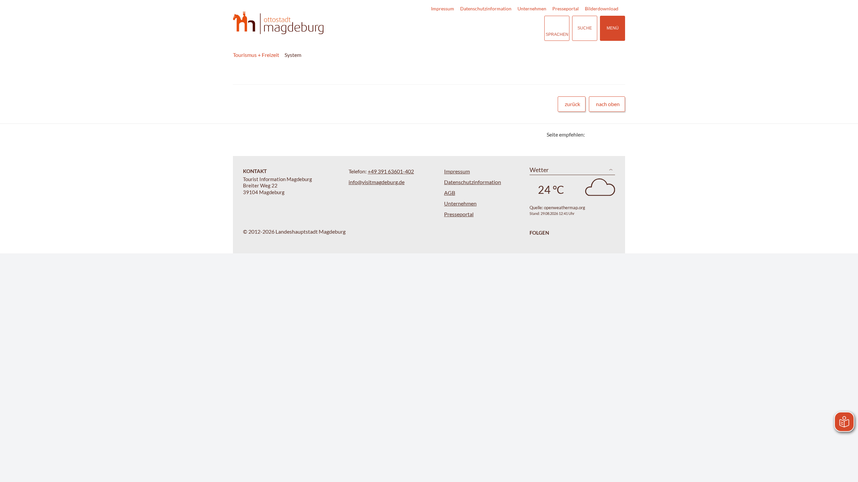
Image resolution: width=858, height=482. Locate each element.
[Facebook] (601, 134)
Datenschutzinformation (485, 8)
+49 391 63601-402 (391, 171)
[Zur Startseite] (278, 23)
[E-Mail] (609, 134)
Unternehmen (531, 8)
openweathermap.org (564, 207)
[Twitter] (592, 134)
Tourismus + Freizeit (256, 55)
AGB (449, 192)
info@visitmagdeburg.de (377, 182)
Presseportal (565, 8)
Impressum (442, 8)
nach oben (608, 104)
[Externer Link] (498, 28)
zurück (572, 104)
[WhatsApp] (617, 134)
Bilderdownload (601, 8)
